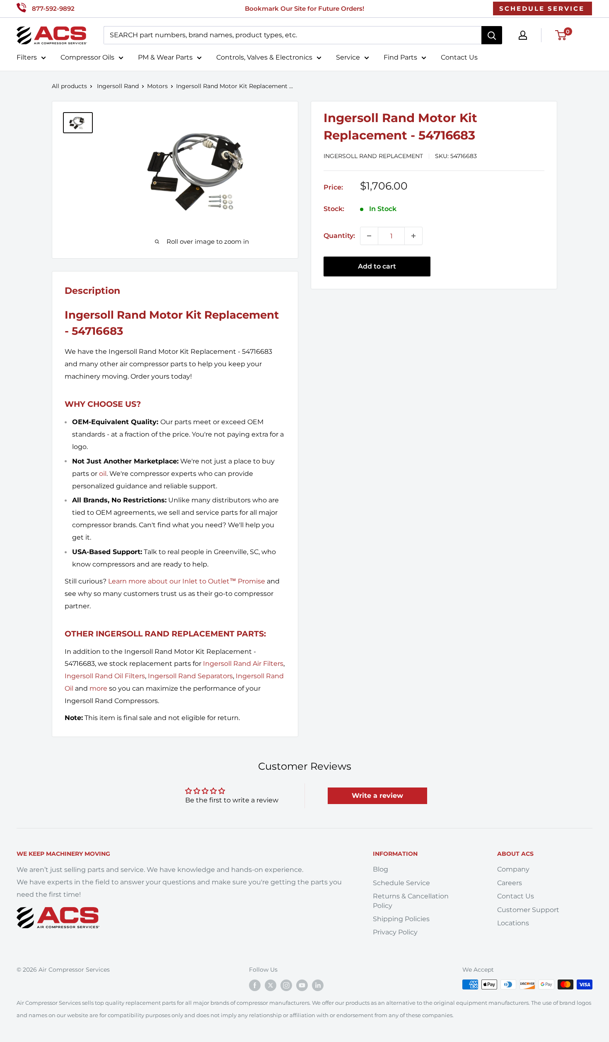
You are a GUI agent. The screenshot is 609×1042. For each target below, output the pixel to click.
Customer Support (528, 910)
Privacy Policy (395, 932)
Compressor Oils (87, 57)
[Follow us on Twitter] (270, 985)
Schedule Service (401, 883)
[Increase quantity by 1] (413, 236)
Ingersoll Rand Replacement (373, 156)
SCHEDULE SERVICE (542, 8)
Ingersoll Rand (118, 86)
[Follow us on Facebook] (255, 985)
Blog (380, 869)
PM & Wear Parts (165, 57)
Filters (27, 57)
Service (348, 57)
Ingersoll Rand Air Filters (243, 663)
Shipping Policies (401, 919)
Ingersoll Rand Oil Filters (105, 676)
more (98, 688)
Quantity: (339, 236)
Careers (509, 883)
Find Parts (400, 57)
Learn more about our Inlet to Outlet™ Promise (186, 581)
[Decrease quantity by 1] (369, 236)
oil (102, 474)
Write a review (377, 796)
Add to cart (377, 266)
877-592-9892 (53, 8)
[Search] (491, 35)
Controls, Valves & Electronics (264, 57)
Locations (513, 923)
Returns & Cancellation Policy (411, 900)
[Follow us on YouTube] (302, 985)
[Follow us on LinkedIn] (318, 985)
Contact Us (459, 57)
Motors (157, 86)
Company (513, 869)
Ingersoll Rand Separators (190, 676)
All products (69, 86)
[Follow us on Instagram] (286, 985)
